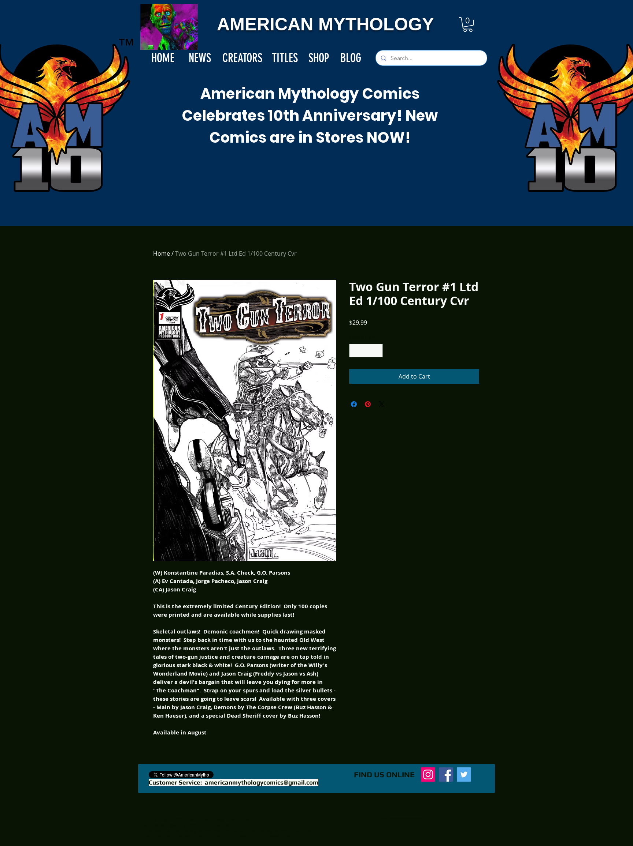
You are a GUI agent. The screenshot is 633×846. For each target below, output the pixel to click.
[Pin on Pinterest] (367, 404)
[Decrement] (354, 350)
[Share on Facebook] (353, 404)
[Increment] (377, 350)
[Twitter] (464, 774)
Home (161, 253)
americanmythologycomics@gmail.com (261, 782)
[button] (468, 24)
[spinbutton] (366, 350)
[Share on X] (381, 404)
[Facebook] (446, 774)
